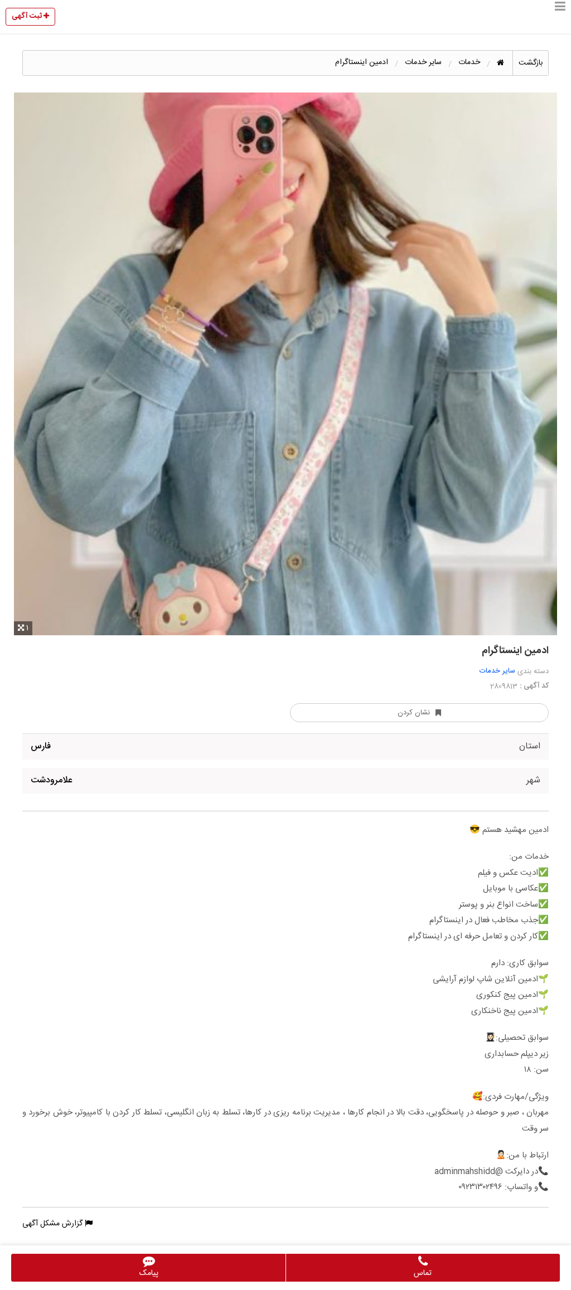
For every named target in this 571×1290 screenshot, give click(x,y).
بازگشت (531, 63)
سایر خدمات (497, 671)
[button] (560, 16)
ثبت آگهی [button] (27, 16)
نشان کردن (414, 713)
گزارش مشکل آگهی (53, 1223)
